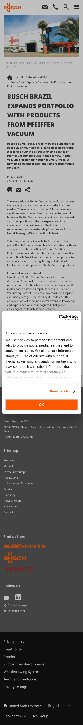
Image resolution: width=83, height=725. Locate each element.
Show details (59, 391)
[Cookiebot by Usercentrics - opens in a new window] (59, 317)
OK (41, 404)
